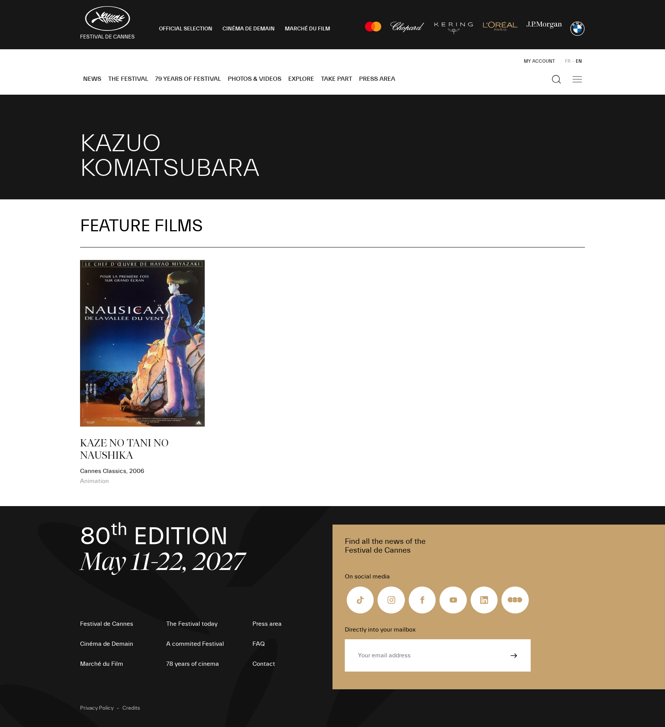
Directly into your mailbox (380, 629)
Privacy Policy (97, 708)
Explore (301, 78)
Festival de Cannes (106, 623)
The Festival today (191, 623)
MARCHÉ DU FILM (307, 29)
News (92, 78)
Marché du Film (101, 663)
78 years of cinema (192, 663)
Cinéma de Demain (106, 643)
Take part (336, 78)
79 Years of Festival (188, 78)
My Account (539, 61)
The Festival (128, 78)
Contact (263, 663)
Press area (377, 78)
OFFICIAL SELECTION (185, 29)
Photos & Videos (254, 78)
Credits (131, 708)
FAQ (258, 643)
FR (568, 61)
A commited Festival (195, 643)
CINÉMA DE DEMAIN (248, 29)
